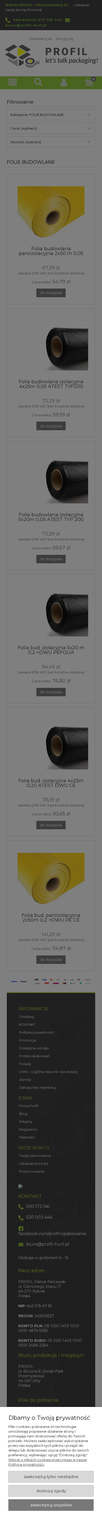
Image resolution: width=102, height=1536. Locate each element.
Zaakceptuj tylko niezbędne (51, 1476)
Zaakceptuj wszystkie (51, 1505)
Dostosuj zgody (51, 1491)
